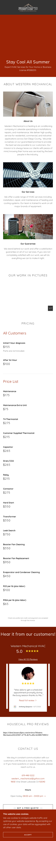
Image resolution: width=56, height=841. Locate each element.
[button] (44, 796)
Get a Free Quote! (28, 808)
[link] (28, 7)
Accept (28, 835)
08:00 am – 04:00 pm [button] (33, 796)
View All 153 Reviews (28, 659)
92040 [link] (42, 781)
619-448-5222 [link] (28, 775)
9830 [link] (13, 781)
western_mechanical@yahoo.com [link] (28, 778)
